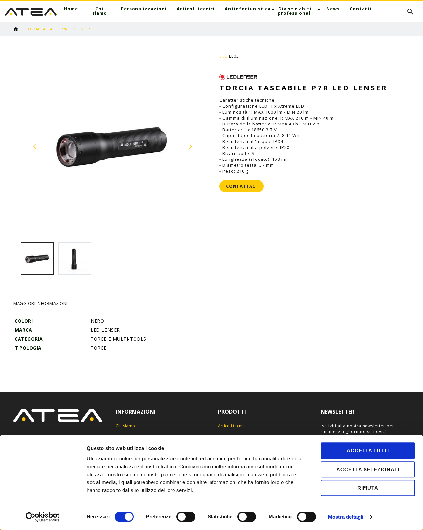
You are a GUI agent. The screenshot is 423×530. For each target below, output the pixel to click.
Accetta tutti (368, 450)
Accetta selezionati (367, 469)
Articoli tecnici (232, 426)
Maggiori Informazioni (40, 303)
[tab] (40, 303)
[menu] (218, 11)
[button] (34, 146)
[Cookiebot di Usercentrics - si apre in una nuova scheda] (43, 517)
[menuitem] (71, 9)
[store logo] (31, 12)
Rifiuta (367, 488)
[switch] (185, 517)
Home (16, 29)
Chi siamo (125, 426)
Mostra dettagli (346, 517)
